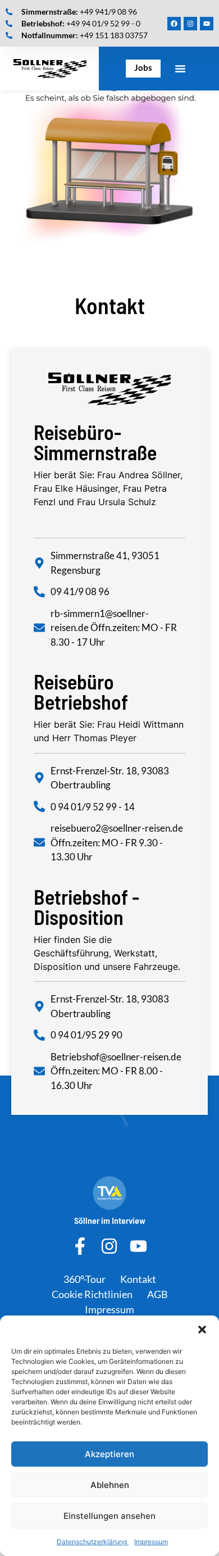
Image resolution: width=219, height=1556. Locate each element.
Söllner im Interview (109, 1220)
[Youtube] (206, 23)
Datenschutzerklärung (93, 1541)
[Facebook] (174, 23)
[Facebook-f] (80, 1246)
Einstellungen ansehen (109, 1515)
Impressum (151, 1541)
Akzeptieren (109, 1454)
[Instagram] (190, 23)
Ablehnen (109, 1485)
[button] (202, 1329)
